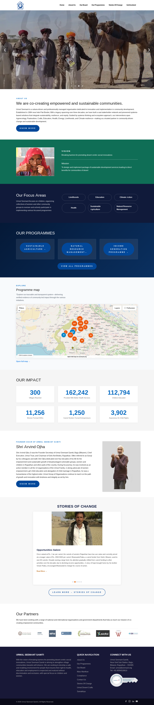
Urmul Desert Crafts (85, 687)
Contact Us (81, 679)
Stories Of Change (115, 5)
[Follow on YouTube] (137, 702)
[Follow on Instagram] (129, 702)
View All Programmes (77, 266)
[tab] (71, 86)
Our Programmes (98, 5)
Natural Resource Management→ (77, 249)
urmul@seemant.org (124, 668)
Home (62, 5)
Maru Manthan (82, 671)
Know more (28, 128)
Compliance (82, 676)
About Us (72, 5)
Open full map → (23, 361)
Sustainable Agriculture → (35, 247)
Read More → (42, 574)
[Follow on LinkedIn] (133, 702)
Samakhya (81, 691)
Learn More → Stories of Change (77, 592)
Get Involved (131, 5)
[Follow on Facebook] (126, 702)
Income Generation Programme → (119, 249)
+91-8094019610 (120, 670)
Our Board (83, 5)
